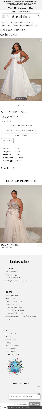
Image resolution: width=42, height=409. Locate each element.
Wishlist (9, 337)
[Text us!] (34, 405)
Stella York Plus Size (22, 22)
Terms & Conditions (13, 345)
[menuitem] (3, 17)
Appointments (11, 334)
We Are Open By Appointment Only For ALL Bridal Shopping (21, 1)
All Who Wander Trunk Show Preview (21, 4)
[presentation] (21, 214)
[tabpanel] (21, 69)
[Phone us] (8, 16)
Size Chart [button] (6, 121)
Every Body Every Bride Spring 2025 (20, 26)
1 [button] (19, 105)
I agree (4, 407)
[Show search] (38, 16)
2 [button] (23, 105)
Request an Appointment (21, 126)
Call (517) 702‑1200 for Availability (21, 130)
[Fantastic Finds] (21, 16)
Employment (10, 351)
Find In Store (21, 135)
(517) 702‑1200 (11, 272)
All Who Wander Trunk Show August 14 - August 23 (21, 3)
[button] (3, 17)
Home (5, 22)
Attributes (7, 141)
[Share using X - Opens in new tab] (13, 168)
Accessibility (11, 348)
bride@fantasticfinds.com (16, 281)
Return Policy (11, 340)
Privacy (8, 343)
